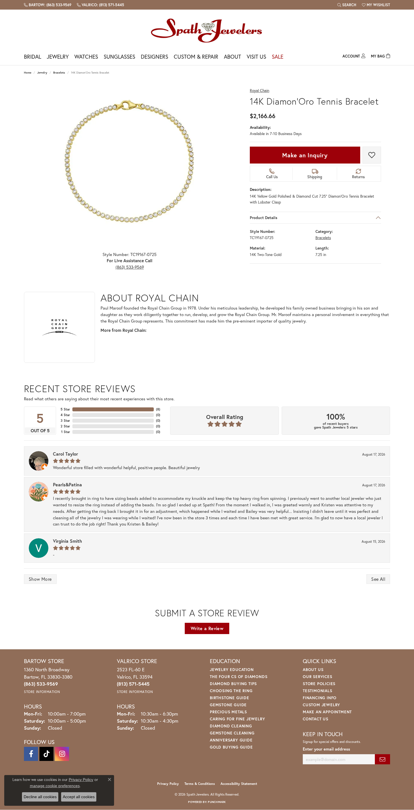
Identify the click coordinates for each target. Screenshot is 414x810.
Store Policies (319, 683)
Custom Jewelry (321, 704)
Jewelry (58, 56)
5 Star (65, 409)
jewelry (42, 72)
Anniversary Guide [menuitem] (231, 740)
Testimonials (317, 690)
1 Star (65, 432)
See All (378, 579)
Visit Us (256, 56)
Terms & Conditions (199, 784)
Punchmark (217, 802)
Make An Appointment (327, 711)
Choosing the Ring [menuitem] (231, 690)
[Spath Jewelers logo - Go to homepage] (207, 30)
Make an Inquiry (305, 155)
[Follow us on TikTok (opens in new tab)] (46, 754)
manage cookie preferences (55, 785)
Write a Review (207, 628)
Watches (86, 56)
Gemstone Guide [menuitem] (228, 704)
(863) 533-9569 (129, 267)
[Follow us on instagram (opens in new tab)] (62, 754)
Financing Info (320, 697)
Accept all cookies (79, 796)
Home (27, 72)
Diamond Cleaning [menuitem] (231, 726)
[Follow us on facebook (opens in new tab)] (31, 754)
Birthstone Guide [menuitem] (229, 697)
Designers (154, 56)
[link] (47, 5)
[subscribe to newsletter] (382, 759)
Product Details (263, 217)
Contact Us (315, 718)
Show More (40, 579)
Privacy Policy (168, 784)
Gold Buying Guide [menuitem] (231, 747)
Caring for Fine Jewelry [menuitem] (237, 718)
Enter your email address (326, 749)
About (232, 56)
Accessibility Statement (239, 784)
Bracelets (59, 72)
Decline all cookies (40, 796)
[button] (346, 5)
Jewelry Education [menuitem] (232, 669)
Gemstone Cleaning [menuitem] (232, 733)
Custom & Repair (196, 56)
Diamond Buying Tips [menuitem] (233, 683)
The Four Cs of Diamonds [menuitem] (238, 676)
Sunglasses (119, 56)
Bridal (32, 56)
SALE (277, 56)
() (158, 409)
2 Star (65, 426)
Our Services (317, 676)
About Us (313, 669)
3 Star (65, 420)
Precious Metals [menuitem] (228, 711)
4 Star (65, 415)
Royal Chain (259, 90)
